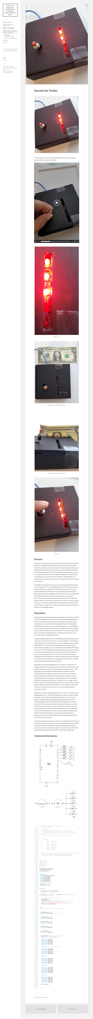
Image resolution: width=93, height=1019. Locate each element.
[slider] (55, 241)
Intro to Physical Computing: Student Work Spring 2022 (10, 10)
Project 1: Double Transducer (8, 25)
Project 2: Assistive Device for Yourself (9, 28)
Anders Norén (10, 72)
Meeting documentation (9, 36)
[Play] (36, 241)
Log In (4, 42)
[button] (57, 203)
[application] (56, 203)
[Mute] (75, 241)
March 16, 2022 (38, 997)
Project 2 (46, 997)
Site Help (5, 40)
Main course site (8, 22)
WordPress (10, 71)
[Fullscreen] (77, 241)
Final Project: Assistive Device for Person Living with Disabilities (10, 32)
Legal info (5, 59)
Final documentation (10, 38)
